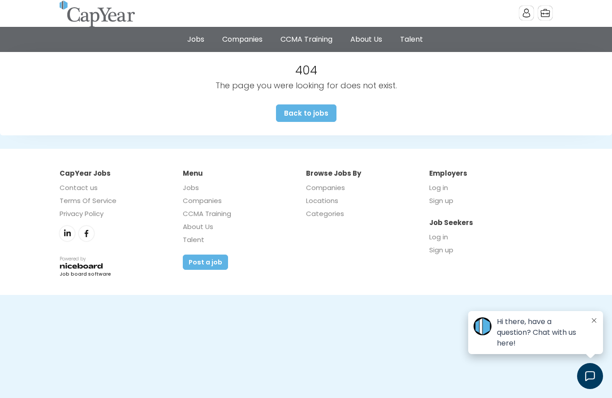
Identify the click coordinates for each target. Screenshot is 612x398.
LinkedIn (67, 233)
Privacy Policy (81, 213)
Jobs (195, 39)
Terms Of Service (88, 200)
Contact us (79, 187)
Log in (438, 187)
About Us (366, 39)
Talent (411, 39)
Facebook (86, 233)
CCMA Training (306, 39)
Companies (242, 39)
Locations (322, 200)
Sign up (441, 200)
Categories (325, 213)
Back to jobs (306, 113)
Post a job (205, 262)
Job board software (85, 274)
